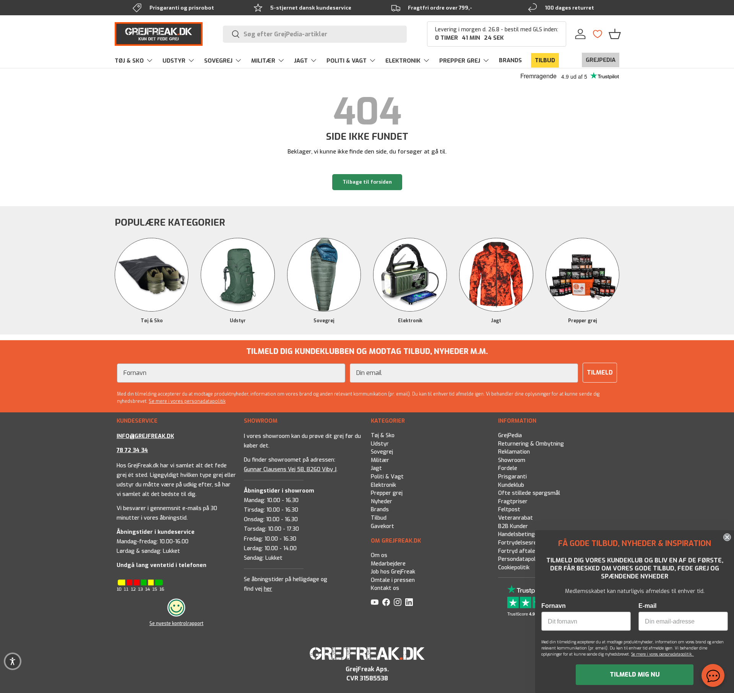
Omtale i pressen (393, 580)
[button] (614, 34)
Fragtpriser (513, 501)
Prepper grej (582, 321)
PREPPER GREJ (459, 61)
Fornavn (553, 606)
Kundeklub (511, 485)
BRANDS (510, 60)
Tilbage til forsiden (367, 182)
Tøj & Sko (152, 321)
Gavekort (382, 526)
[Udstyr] (237, 274)
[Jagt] (496, 274)
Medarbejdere (388, 563)
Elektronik (410, 321)
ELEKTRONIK (403, 61)
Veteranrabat (515, 518)
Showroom (511, 460)
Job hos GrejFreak (393, 572)
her (268, 589)
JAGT (301, 61)
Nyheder (381, 501)
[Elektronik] (410, 274)
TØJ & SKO (129, 61)
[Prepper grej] (582, 274)
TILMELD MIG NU (635, 674)
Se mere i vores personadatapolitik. (662, 654)
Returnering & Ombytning (531, 443)
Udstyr (238, 321)
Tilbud (378, 518)
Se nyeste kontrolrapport (176, 623)
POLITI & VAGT (346, 61)
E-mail (647, 606)
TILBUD (545, 60)
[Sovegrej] (324, 274)
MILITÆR (263, 61)
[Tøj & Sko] (151, 274)
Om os (379, 555)
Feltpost (509, 509)
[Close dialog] (727, 537)
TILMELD (600, 372)
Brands (380, 509)
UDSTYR (173, 61)
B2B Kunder (513, 526)
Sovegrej (323, 321)
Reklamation (514, 452)
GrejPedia (510, 435)
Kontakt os (385, 588)
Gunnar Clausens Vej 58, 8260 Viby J (290, 469)
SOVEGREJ (218, 61)
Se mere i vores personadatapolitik (187, 401)
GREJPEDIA (600, 60)
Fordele (507, 468)
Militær (380, 460)
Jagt (496, 321)
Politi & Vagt (387, 476)
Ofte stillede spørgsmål (529, 493)
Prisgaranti (512, 476)
